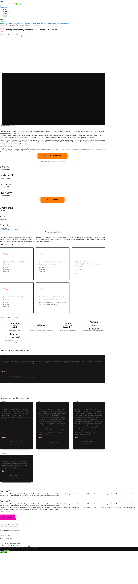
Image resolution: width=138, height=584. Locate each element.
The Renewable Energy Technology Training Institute (66, 149)
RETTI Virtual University (98, 149)
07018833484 (6, 535)
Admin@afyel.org (8, 538)
